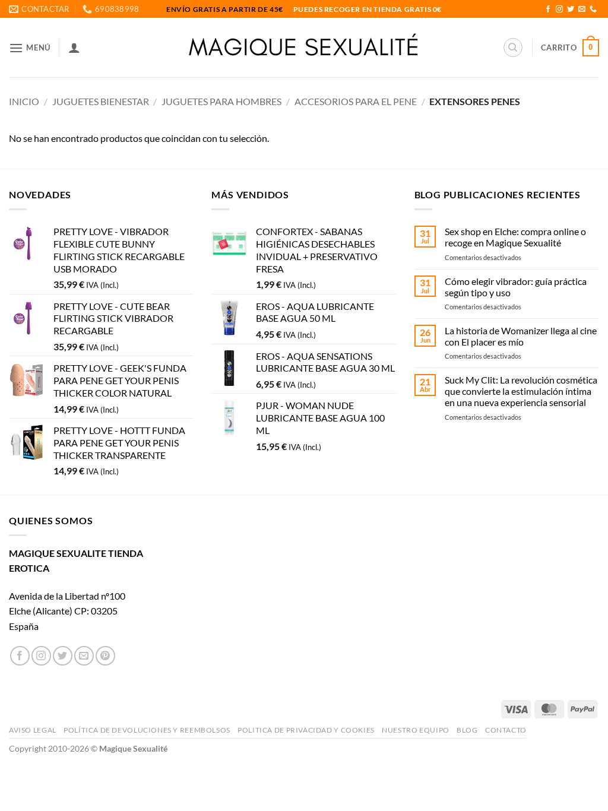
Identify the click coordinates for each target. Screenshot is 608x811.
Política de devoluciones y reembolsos (147, 730)
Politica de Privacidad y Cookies (306, 730)
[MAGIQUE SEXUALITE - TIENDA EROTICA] (304, 47)
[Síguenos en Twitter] (570, 9)
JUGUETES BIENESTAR (100, 101)
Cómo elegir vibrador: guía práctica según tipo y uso (516, 286)
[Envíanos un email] (581, 9)
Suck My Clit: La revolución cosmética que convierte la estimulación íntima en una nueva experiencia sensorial (521, 391)
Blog (467, 730)
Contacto (506, 730)
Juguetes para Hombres (221, 101)
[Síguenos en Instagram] (559, 9)
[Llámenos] (593, 9)
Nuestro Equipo (415, 730)
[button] (29, 47)
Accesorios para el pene (355, 101)
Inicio (24, 101)
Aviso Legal (32, 730)
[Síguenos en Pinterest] (105, 656)
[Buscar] (513, 47)
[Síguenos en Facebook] (548, 9)
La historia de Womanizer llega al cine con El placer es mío (521, 336)
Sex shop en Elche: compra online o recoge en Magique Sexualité (515, 237)
